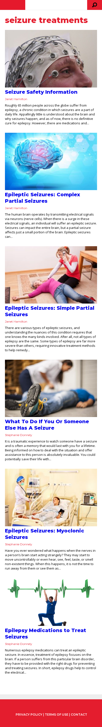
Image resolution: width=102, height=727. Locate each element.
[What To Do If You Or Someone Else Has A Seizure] (51, 388)
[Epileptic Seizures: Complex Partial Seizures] (51, 161)
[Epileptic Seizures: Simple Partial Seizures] (51, 275)
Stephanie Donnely (18, 435)
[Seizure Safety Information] (51, 59)
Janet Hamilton (16, 99)
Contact (79, 714)
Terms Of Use (56, 714)
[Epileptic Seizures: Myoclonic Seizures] (51, 497)
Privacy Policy (29, 714)
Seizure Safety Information (41, 92)
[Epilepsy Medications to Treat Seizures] (51, 602)
